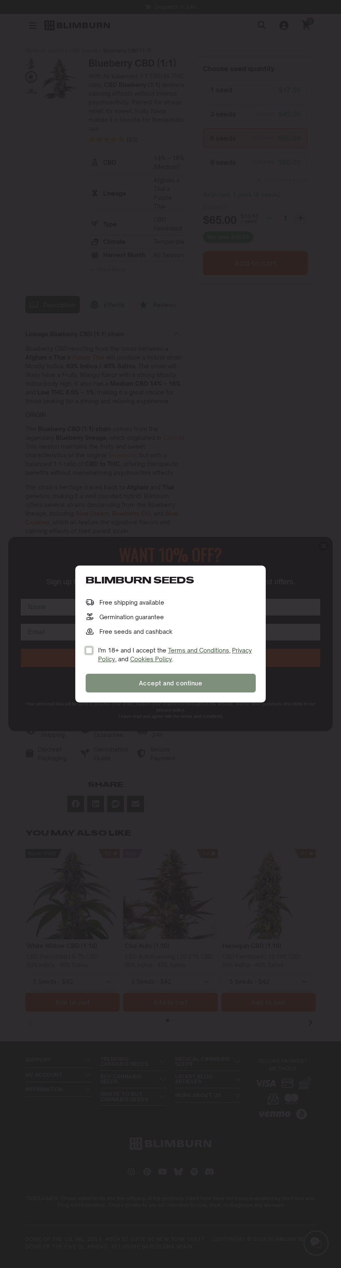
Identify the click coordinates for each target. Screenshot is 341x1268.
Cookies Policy (151, 659)
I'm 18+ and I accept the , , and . (175, 655)
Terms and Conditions (198, 650)
